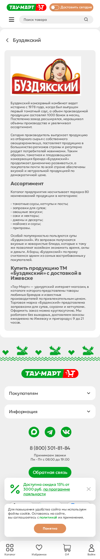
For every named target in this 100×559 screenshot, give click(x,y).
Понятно (50, 528)
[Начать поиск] (86, 19)
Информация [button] (23, 411)
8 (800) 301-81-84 (50, 448)
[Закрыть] (89, 489)
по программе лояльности (46, 491)
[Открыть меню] (11, 19)
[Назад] (7, 40)
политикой (48, 517)
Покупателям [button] (23, 393)
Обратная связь (50, 472)
